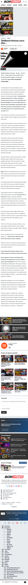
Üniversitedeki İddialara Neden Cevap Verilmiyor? (20, 364)
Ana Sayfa (7, 526)
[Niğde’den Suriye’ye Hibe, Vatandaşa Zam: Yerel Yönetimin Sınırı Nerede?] (7, 386)
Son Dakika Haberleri (7, 497)
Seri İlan (6, 556)
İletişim (8, 502)
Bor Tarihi (18, 502)
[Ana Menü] (1, 1)
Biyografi (6, 559)
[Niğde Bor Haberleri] (12, 1)
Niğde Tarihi (4, 504)
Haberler (3, 38)
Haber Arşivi (5, 498)
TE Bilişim (10, 344)
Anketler (6, 561)
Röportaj (6, 557)
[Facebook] (7, 486)
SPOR (25, 5)
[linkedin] (25, 523)
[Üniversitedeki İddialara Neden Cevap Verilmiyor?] (21, 358)
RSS (3, 513)
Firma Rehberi (8, 554)
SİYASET (9, 5)
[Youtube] (19, 486)
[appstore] (14, 506)
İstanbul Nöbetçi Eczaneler (8, 490)
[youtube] (17, 523)
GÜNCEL (3, 5)
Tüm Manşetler (6, 495)
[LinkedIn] (16, 486)
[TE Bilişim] (4, 345)
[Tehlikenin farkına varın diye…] (14, 59)
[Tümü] (26, 420)
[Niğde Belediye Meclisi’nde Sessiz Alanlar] (21, 386)
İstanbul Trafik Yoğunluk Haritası (9, 493)
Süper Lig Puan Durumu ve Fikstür (15, 572)
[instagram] (13, 523)
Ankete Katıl (5, 430)
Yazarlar (6, 552)
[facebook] (5, 523)
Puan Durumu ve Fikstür (8, 494)
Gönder (4, 412)
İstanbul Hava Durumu (7, 491)
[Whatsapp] (21, 486)
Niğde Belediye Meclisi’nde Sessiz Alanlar (20, 391)
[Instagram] (14, 486)
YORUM (8, 38)
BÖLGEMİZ (10, 537)
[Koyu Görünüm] (26, 2)
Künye (3, 502)
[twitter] (9, 523)
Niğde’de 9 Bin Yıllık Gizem (11, 582)
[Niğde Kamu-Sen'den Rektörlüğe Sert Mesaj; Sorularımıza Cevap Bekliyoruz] (7, 358)
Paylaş (4, 69)
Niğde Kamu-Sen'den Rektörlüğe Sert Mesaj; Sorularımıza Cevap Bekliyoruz (6, 365)
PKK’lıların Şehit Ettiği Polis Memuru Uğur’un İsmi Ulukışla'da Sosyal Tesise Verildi (7, 378)
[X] (9, 486)
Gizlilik (13, 502)
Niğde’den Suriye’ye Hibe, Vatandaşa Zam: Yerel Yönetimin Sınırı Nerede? (6, 392)
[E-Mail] (9, 347)
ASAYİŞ (15, 5)
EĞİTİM (20, 5)
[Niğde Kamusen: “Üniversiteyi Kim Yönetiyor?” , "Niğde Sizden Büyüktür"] (21, 372)
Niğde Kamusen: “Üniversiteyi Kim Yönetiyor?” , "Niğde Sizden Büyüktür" (20, 378)
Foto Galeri (7, 549)
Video (6, 551)
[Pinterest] (12, 486)
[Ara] (24, 2)
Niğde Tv (11, 504)
